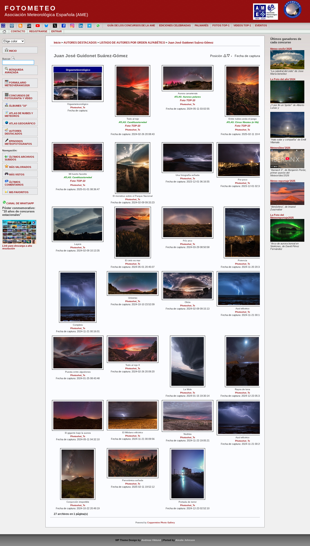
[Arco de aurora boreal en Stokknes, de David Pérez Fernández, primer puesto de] (287, 240)
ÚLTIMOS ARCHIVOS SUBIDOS (19, 158)
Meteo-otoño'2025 (281, 48)
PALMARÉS (201, 25)
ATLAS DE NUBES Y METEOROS (19, 114)
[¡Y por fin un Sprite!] (287, 102)
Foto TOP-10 (132, 125)
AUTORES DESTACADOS (13, 132)
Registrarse (38, 31)
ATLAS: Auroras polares (187, 97)
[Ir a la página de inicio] (4, 31)
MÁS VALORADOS (19, 167)
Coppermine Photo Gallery (161, 522)
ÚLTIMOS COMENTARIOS (14, 183)
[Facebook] (63, 25)
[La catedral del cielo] (287, 68)
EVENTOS (261, 25)
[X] (55, 25)
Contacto (18, 31)
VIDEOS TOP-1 (242, 25)
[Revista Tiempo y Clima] (29, 25)
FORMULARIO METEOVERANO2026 (17, 84)
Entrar (56, 31)
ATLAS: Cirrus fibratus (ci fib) (242, 122)
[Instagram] (72, 25)
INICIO (12, 50)
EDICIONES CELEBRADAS (175, 25)
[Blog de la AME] (12, 25)
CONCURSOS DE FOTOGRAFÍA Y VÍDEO (18, 97)
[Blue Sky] (46, 25)
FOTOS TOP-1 (220, 25)
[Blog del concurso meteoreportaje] (20, 25)
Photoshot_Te (77, 107)
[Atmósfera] (287, 204)
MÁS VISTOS (16, 174)
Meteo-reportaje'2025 (282, 181)
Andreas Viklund (151, 540)
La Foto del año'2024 (282, 79)
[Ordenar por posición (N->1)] (228, 56)
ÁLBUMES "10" (17, 105)
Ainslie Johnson (185, 540)
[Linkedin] (81, 25)
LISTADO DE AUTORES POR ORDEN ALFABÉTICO (132, 42)
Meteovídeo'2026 (280, 147)
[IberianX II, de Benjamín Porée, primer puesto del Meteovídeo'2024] (287, 167)
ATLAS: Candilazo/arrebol (133, 122)
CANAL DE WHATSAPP (20, 203)
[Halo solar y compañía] (287, 136)
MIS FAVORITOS (18, 192)
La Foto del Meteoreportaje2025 (282, 216)
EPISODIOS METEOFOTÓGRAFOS (18, 142)
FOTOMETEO (31, 8)
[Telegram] (89, 25)
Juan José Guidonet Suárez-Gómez (190, 42)
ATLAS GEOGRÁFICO (21, 123)
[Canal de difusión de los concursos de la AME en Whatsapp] (98, 25)
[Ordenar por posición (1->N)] (225, 56)
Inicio (57, 42)
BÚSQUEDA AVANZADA (14, 71)
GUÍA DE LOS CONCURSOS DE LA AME (131, 25)
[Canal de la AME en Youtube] (38, 25)
